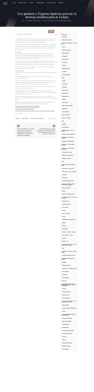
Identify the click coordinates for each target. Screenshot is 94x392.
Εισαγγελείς (64, 174)
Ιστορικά (63, 216)
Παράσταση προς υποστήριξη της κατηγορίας (68, 259)
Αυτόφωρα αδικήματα (66, 74)
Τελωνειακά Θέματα (65, 324)
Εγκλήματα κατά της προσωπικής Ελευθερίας (67, 145)
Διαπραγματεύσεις (65, 96)
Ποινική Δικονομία (65, 271)
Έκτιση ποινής (64, 177)
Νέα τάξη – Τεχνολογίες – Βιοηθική (68, 231)
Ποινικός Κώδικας (65, 277)
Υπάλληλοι (64, 339)
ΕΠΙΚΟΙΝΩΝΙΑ (60, 2)
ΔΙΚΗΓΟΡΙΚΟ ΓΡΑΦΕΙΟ (22, 2)
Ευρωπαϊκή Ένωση (65, 201)
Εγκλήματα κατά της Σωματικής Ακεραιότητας (67, 149)
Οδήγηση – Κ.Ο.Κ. (65, 241)
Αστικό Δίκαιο (64, 62)
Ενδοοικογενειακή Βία (66, 187)
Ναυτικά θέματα (65, 228)
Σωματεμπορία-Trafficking (67, 318)
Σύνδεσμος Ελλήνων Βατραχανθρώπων (69, 308)
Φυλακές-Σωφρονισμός (66, 346)
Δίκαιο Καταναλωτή (65, 111)
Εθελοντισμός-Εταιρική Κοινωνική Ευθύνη (68, 165)
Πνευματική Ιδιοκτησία (66, 265)
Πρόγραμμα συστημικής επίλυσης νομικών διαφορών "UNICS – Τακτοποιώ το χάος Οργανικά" (68, 284)
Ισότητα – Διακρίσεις (66, 213)
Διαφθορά (64, 99)
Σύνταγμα (64, 311)
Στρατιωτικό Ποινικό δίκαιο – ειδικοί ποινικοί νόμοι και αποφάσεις (68, 301)
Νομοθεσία (64, 238)
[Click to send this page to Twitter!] (51, 119)
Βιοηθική (63, 80)
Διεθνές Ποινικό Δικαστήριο (67, 105)
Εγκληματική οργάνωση (66, 158)
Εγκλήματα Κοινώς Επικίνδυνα (67, 155)
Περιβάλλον (64, 262)
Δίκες (63, 121)
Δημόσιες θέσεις (65, 90)
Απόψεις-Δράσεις (65, 59)
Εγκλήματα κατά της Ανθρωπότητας (68, 134)
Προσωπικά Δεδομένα (66, 291)
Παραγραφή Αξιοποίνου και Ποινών (68, 255)
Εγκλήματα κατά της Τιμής (67, 152)
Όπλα (63, 248)
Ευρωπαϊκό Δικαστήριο (66, 204)
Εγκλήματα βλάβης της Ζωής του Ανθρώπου (67, 131)
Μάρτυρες (64, 222)
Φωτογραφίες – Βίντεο (51, 2)
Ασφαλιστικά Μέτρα (66, 68)
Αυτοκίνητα (64, 71)
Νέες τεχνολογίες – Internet (67, 235)
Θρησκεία (64, 210)
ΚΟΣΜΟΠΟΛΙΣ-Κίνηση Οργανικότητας (69, 219)
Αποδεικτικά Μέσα (65, 53)
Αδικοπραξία (64, 36)
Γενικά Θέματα (64, 83)
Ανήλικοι (63, 46)
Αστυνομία (64, 65)
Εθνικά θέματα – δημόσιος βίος (68, 168)
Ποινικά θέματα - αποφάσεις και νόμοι (24, 34)
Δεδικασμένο (64, 87)
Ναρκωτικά (64, 225)
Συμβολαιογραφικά (65, 305)
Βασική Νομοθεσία (40, 2)
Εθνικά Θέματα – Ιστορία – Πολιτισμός (69, 171)
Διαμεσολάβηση (65, 93)
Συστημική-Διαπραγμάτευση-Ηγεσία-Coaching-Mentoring (68, 315)
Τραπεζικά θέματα (65, 327)
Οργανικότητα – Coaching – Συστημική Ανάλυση (68, 252)
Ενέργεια (63, 191)
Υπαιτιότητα (64, 336)
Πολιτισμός (64, 280)
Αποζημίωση (64, 56)
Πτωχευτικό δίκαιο (65, 294)
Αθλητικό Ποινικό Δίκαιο (66, 39)
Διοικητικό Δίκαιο (65, 127)
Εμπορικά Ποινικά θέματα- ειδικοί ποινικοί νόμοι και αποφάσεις (68, 184)
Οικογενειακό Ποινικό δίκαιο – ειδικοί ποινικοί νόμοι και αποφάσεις (68, 245)
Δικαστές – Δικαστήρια (66, 117)
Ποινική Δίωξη (65, 274)
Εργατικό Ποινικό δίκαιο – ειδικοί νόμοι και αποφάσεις (69, 198)
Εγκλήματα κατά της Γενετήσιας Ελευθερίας (67, 138)
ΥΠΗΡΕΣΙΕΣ (31, 2)
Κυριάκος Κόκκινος (25, 118)
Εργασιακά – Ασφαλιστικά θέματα (68, 194)
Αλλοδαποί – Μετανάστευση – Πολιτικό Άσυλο (69, 43)
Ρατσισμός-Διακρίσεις (66, 298)
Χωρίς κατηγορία (65, 349)
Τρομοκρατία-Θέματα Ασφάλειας (68, 330)
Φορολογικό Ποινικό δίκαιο (67, 342)
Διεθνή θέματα (65, 108)
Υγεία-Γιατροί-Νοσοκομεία (67, 333)
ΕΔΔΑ (63, 161)
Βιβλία (63, 77)
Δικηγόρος (18, 118)
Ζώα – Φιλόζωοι (65, 207)
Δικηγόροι (64, 124)
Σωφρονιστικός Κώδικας (66, 321)
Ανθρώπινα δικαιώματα (66, 50)
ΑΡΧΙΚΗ (14, 2)
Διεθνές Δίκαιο (65, 102)
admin (56, 34)
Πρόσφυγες (64, 288)
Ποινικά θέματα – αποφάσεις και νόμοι (69, 268)
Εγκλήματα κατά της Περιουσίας (68, 141)
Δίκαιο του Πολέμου (66, 114)
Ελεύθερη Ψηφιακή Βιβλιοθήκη (68, 180)
